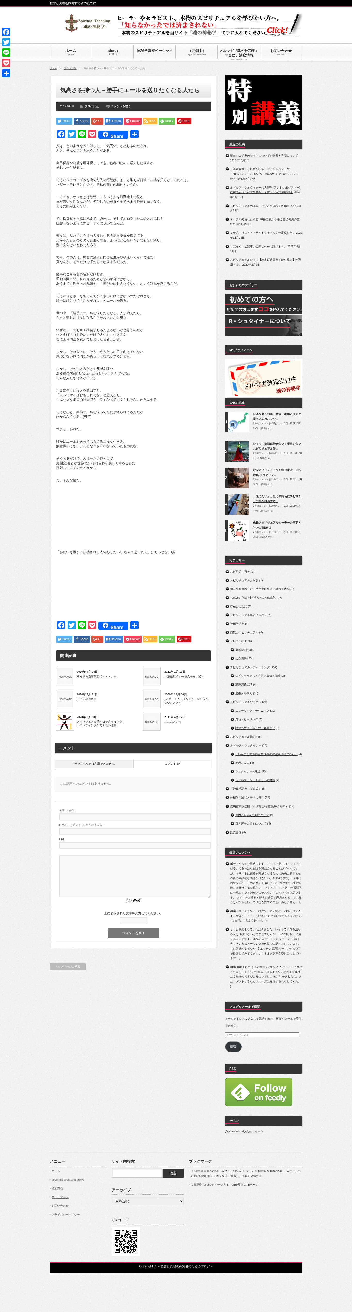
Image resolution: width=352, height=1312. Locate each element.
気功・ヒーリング (246, 719)
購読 (233, 1046)
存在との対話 (238, 606)
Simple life (241, 649)
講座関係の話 (243, 684)
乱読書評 (235, 832)
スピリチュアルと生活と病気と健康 (258, 675)
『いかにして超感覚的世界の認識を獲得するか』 (266, 754)
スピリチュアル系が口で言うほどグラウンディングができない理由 (99, 723)
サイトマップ (60, 1197)
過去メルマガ (243, 693)
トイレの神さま (87, 698)
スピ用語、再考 (240, 571)
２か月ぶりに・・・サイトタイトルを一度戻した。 (262, 232)
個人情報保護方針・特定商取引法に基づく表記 (260, 588)
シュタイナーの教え (248, 771)
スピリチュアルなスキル (245, 701)
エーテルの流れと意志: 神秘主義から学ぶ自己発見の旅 (265, 219)
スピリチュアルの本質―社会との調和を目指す (260, 205)
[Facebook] (6, 32)
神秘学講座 (237, 623)
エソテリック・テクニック (252, 710)
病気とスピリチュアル (244, 632)
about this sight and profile (68, 1179)
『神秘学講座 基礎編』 (245, 788)
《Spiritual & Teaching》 (206, 1170)
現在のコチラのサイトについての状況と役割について (264, 155)
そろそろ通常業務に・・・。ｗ (96, 676)
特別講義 (57, 1188)
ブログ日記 (70, 68)
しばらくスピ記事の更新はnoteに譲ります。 (258, 246)
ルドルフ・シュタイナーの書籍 (255, 780)
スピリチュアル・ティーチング (250, 667)
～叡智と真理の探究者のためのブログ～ (185, 1266)
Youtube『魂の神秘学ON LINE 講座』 (254, 597)
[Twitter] (6, 42)
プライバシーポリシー (66, 1214)
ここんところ (172, 721)
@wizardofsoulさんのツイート (244, 1131)
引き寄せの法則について (250, 823)
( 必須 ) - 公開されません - (81, 824)
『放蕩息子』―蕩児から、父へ (184, 676)
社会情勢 (241, 658)
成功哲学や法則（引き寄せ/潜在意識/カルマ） (259, 806)
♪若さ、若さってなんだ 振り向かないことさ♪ (186, 700)
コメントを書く (121, 106)
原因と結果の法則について (252, 815)
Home (53, 68)
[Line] (6, 52)
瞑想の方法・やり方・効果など (255, 728)
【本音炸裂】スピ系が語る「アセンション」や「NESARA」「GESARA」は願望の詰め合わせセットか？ (264, 173)
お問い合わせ (60, 1205)
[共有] (6, 73)
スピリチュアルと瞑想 (244, 580)
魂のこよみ (242, 762)
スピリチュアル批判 (243, 736)
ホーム (56, 1170)
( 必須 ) (68, 810)
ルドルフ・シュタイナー (245, 745)
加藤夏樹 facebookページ (207, 1184)
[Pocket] (6, 63)
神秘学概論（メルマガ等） (247, 797)
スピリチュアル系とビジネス (248, 614)
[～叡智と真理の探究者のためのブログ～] (87, 30)
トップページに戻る (67, 966)
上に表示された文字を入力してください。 (133, 913)
